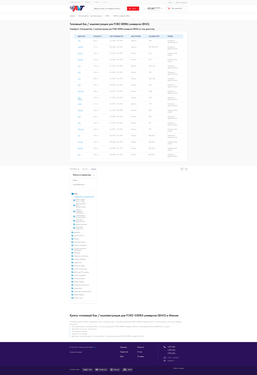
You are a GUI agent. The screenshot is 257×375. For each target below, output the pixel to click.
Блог (122, 356)
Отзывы (140, 356)
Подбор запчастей (75, 2)
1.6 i (79, 40)
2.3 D (80, 104)
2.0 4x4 (80, 53)
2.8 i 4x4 (81, 129)
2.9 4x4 (80, 142)
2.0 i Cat (80, 91)
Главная (123, 347)
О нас (105, 2)
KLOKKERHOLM (79, 184)
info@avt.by (170, 360)
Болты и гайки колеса (80, 300)
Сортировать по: (74, 169)
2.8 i (79, 116)
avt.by (94, 347)
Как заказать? (177, 8)
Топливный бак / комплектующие (84, 196)
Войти (170, 2)
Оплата (97, 2)
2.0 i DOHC (80, 98)
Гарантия (87, 2)
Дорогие (93, 169)
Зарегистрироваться (181, 2)
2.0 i (79, 66)
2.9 (79, 135)
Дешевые (85, 169)
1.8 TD (80, 47)
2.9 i (79, 154)
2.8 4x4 (80, 110)
